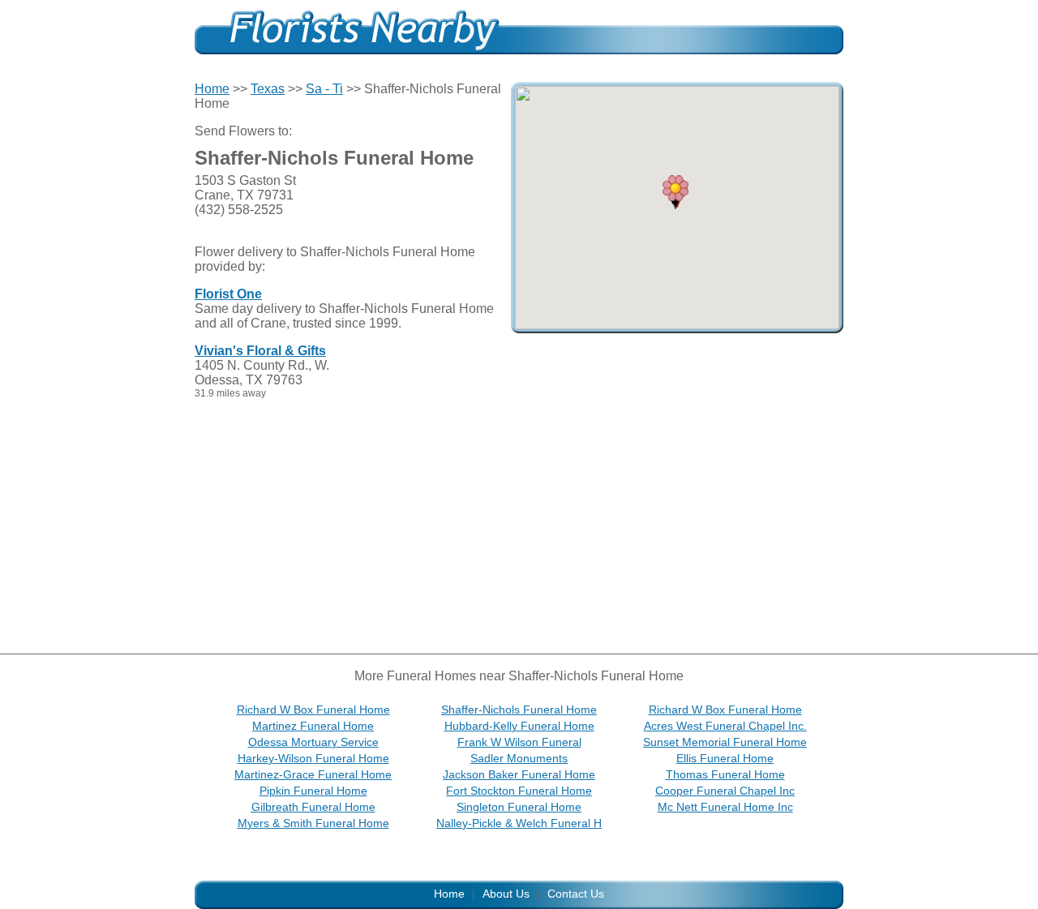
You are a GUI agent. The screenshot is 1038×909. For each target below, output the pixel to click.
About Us (506, 893)
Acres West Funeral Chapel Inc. (725, 725)
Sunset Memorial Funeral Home (725, 741)
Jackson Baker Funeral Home (519, 774)
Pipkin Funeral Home (313, 790)
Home (212, 89)
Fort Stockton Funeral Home (519, 790)
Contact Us (575, 893)
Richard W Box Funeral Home (313, 709)
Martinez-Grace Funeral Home (313, 774)
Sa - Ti (324, 89)
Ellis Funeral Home (725, 758)
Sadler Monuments (519, 758)
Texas (268, 89)
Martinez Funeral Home (313, 725)
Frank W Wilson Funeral (519, 741)
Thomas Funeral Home (725, 774)
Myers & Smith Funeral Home (313, 823)
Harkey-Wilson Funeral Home (313, 758)
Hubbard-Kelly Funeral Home (519, 725)
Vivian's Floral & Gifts (260, 351)
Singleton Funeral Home (519, 806)
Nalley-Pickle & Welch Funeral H (519, 823)
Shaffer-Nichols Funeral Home (519, 709)
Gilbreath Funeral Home (313, 806)
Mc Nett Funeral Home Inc (725, 806)
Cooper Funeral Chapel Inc (725, 790)
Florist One (228, 294)
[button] (675, 192)
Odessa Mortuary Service (313, 741)
